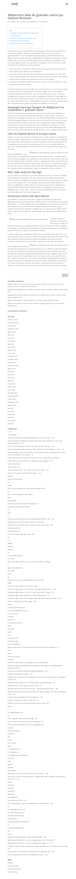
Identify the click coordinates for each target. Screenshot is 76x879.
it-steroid (10, 617)
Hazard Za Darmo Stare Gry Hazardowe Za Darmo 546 (25, 580)
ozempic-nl (11, 734)
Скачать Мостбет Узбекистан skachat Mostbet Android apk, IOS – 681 (31, 852)
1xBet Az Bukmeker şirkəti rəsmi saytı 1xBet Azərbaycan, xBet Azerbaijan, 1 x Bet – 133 (36, 449)
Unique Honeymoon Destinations (18, 822)
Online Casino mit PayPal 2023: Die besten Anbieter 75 (25, 722)
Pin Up (10, 740)
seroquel (10, 767)
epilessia (10, 549)
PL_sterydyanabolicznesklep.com (18, 755)
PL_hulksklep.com (13, 752)
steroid (10, 782)
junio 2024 (11, 338)
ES (8, 553)
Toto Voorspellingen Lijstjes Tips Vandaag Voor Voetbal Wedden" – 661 (30, 803)
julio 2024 (11, 335)
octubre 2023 (12, 362)
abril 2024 (11, 344)
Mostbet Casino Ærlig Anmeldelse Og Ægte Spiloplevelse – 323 (28, 671)
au (8, 482)
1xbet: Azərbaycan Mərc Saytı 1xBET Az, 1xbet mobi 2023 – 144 (28, 470)
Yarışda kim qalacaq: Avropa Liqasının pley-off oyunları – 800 (27, 837)
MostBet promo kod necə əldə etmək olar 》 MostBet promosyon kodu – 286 (33, 689)
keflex (9, 626)
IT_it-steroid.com (13, 614)
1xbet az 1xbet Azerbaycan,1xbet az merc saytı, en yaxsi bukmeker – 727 (31, 446)
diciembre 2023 (12, 356)
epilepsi (10, 543)
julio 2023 (11, 372)
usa (9, 831)
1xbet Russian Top (13, 467)
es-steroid (11, 559)
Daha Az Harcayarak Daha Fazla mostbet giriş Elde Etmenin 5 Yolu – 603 (31, 519)
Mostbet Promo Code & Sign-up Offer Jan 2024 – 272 (25, 686)
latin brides (11, 629)
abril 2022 (11, 417)
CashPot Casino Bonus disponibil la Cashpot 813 (23, 504)
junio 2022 (11, 411)
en (8, 540)
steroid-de (11, 785)
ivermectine (11, 620)
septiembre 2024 (13, 329)
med (9, 650)
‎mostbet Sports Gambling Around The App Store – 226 (25, 697)
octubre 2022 (12, 399)
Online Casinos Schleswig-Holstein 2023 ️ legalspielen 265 (26, 725)
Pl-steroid (11, 758)
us (8, 825)
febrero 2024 (12, 350)
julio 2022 (11, 408)
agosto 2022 (12, 405)
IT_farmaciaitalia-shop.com (16, 607)
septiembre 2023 (13, 365)
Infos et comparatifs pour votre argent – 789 (22, 601)
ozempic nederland (14, 731)
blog (9, 497)
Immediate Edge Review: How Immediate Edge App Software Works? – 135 (32, 589)
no (8, 715)
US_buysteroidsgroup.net (16, 828)
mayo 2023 (11, 378)
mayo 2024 (11, 341)
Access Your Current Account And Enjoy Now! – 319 (24, 473)
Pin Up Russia (12, 743)
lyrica (9, 635)
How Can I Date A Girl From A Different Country (23, 586)
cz (8, 516)
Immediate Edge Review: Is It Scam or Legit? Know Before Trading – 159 (31, 592)
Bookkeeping (12, 501)
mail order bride (13, 638)
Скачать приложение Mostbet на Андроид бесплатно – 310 (27, 855)
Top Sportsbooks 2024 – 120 (17, 800)
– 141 (9, 432)
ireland (10, 604)
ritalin (9, 761)
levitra (9, 632)
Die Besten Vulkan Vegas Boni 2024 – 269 (21, 534)
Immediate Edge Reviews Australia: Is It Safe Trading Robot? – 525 (29, 595)
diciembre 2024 (12, 320)
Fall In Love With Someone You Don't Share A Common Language (29, 562)
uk (8, 806)
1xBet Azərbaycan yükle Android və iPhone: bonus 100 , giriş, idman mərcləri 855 (33, 458)
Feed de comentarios (14, 869)
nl (8, 709)
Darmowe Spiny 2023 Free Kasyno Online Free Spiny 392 (26, 522)
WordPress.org (12, 872)
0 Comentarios (42, 22)
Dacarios (13, 22)
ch (8, 510)
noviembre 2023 (13, 359)
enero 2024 (11, 353)
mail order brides (13, 641)
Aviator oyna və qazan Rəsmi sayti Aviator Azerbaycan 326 (26, 488)
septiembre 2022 (13, 402)
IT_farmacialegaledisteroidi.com (18, 611)
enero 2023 (11, 390)
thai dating (11, 794)
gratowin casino (49, 89)
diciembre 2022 (12, 393)
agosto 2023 (12, 369)
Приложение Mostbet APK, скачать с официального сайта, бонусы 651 (31, 840)
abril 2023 (11, 381)
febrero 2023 (12, 387)
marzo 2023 (11, 384)
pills (9, 737)
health (10, 583)
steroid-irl (11, 788)
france (10, 574)
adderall (10, 476)
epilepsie (10, 546)
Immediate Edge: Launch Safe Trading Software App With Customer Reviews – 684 (34, 598)
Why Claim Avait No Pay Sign (19, 41)
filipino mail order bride (15, 568)
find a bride (11, 571)
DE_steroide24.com (14, 531)
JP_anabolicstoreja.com (15, 623)
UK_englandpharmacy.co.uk (16, 809)
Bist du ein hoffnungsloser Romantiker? (20, 494)
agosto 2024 (12, 332)
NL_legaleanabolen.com (15, 712)
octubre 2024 (12, 326)
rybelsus (10, 764)
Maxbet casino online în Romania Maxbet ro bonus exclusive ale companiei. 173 (33, 647)
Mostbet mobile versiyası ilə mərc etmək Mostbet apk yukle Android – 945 (31, 683)
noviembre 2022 (13, 396)
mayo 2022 (11, 414)
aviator (10, 485)
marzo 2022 (11, 420)
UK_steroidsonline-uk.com (16, 813)
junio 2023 (11, 375)
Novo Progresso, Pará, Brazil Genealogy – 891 (23, 718)
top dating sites (13, 797)
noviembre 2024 (13, 323)
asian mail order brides (15, 479)
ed (8, 537)
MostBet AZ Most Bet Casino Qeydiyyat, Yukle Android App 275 (28, 662)
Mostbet (10, 659)
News (9, 706)
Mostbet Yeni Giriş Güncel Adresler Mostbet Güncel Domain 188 (28, 703)
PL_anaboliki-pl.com (14, 749)
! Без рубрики (12, 435)
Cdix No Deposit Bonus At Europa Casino (23, 38)
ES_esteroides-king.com (15, 555)
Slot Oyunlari (12, 770)
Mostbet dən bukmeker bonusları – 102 (20, 674)
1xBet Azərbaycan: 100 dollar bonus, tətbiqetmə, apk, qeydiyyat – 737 (30, 461)
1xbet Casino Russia (14, 464)
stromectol (11, 791)
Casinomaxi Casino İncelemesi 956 (19, 507)
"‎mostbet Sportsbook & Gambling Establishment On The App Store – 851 (31, 438)
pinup (9, 746)
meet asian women (14, 656)
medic (9, 653)
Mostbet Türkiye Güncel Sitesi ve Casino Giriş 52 (23, 700)
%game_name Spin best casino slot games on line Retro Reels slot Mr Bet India (33, 300)
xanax (9, 834)
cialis (9, 513)
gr (8, 577)
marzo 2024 (11, 347)
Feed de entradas (13, 866)
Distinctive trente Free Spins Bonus (21, 43)
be (8, 491)
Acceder (10, 863)
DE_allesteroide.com (14, 528)
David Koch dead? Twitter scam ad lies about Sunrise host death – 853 (30, 525)
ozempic (10, 728)
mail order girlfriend (14, 644)
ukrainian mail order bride (16, 816)
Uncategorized (31, 22)
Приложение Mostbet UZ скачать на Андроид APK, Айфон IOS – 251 (30, 843)
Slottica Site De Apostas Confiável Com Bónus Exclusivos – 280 (28, 774)
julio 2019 (11, 424)
